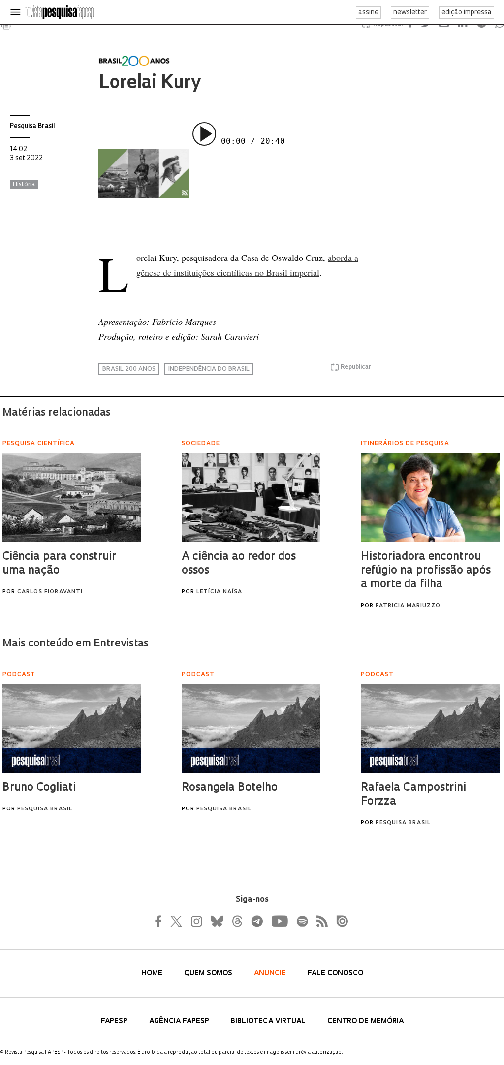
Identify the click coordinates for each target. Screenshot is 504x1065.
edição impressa (466, 12)
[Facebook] (161, 921)
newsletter (410, 12)
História (24, 185)
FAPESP (115, 1021)
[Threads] (236, 921)
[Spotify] (301, 921)
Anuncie (271, 973)
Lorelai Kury (149, 84)
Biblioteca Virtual (269, 1021)
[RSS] (319, 921)
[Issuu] (339, 921)
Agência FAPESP (180, 1021)
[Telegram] (256, 921)
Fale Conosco (335, 973)
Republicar (356, 367)
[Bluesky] (216, 921)
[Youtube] (279, 921)
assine (368, 12)
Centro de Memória (365, 1021)
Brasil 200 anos (129, 369)
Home (152, 973)
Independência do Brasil (209, 369)
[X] (176, 921)
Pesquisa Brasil (32, 126)
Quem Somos (209, 973)
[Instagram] (195, 921)
